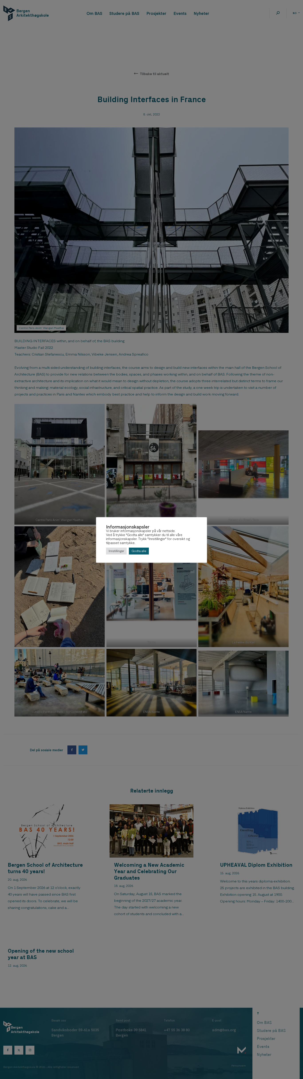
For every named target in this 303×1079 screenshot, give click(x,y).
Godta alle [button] (139, 551)
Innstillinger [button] (116, 551)
